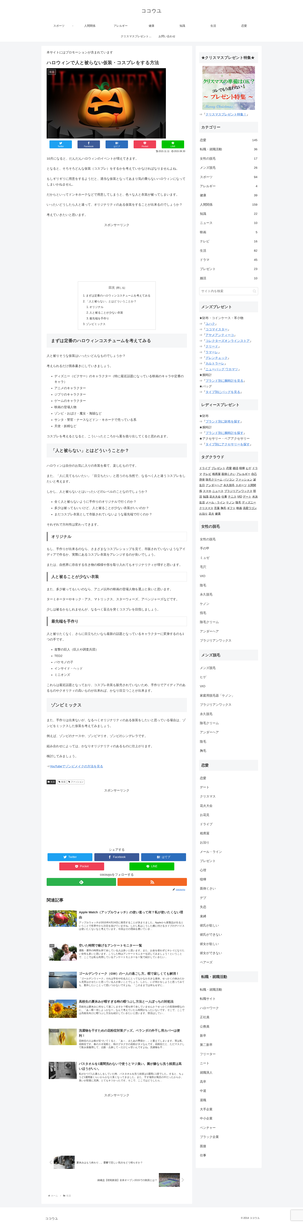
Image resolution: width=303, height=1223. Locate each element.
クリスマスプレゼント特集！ (226, 114)
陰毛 (238, 502)
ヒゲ (248, 468)
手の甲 (204, 548)
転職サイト (208, 998)
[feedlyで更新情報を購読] (81, 882)
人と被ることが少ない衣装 (106, 312)
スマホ (207, 491)
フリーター (208, 1054)
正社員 (204, 1017)
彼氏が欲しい (209, 925)
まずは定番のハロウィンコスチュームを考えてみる (118, 295)
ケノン (230, 502)
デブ (203, 898)
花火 (211, 513)
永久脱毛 (229, 485)
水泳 (255, 496)
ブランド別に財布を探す (223, 421)
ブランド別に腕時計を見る (224, 380)
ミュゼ (204, 557)
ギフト (231, 508)
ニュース (228, 223)
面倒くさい (228, 473)
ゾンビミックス (96, 324)
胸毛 (223, 508)
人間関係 (228, 204)
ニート (204, 1063)
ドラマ (228, 260)
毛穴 (203, 567)
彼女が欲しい (209, 944)
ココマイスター (217, 329)
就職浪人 (206, 1072)
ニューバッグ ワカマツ (222, 369)
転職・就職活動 (228, 149)
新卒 (203, 1035)
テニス (232, 496)
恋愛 (228, 140)
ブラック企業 (209, 1137)
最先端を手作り (99, 318)
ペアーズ (206, 962)
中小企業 (206, 1118)
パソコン (229, 479)
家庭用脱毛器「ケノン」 (217, 695)
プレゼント (228, 269)
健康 (228, 195)
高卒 (203, 1081)
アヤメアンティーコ (220, 335)
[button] (254, 291)
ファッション (77, 782)
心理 (203, 870)
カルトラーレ (215, 363)
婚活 (228, 278)
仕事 (224, 496)
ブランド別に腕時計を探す (224, 433)
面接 (203, 1146)
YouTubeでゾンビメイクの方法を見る (76, 766)
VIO (239, 496)
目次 (112, 287)
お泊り (203, 513)
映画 (228, 232)
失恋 (203, 907)
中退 (203, 1091)
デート (247, 496)
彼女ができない (211, 953)
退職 (203, 1100)
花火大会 (215, 496)
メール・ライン (215, 502)
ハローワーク (209, 1008)
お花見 (204, 815)
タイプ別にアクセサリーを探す (228, 444)
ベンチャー (208, 1127)
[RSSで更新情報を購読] (152, 882)
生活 (52, 782)
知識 (228, 213)
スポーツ (228, 177)
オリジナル (96, 306)
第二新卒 (206, 1045)
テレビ (228, 241)
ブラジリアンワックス (238, 491)
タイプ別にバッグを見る (223, 392)
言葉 (217, 508)
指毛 (203, 613)
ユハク (210, 324)
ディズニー (249, 502)
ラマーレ (212, 352)
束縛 (203, 916)
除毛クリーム (214, 479)
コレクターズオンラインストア (228, 341)
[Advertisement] (117, 252)
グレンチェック (217, 358)
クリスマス (206, 508)
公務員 (204, 1026)
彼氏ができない (211, 934)
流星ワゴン (250, 508)
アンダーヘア (214, 485)
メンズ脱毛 (228, 167)
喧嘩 (242, 468)
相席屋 (216, 473)
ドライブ (204, 468)
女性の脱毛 (228, 158)
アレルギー (228, 186)
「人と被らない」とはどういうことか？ (111, 301)
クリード (212, 346)
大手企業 (206, 1109)
